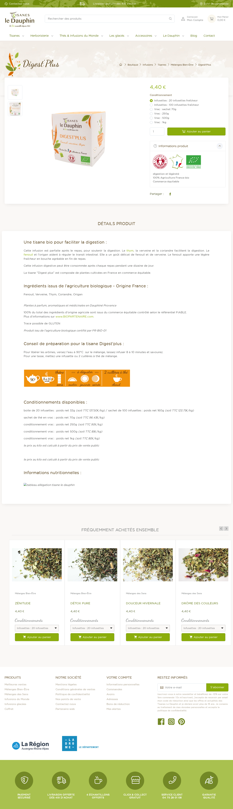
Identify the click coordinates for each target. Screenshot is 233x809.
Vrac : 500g (161, 117)
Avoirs (110, 694)
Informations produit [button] (173, 146)
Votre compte (119, 677)
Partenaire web (65, 708)
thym (130, 250)
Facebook (169, 194)
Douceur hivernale (143, 603)
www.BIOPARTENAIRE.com (74, 316)
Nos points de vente (68, 699)
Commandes (114, 689)
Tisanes (14, 35)
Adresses (112, 699)
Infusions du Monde (17, 699)
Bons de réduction (118, 704)
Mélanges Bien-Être (25, 593)
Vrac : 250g (161, 113)
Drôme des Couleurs (199, 603)
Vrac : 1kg (160, 122)
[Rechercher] (170, 19)
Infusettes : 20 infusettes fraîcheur (176, 100)
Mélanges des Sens (136, 593)
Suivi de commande (216, 3)
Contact (209, 35)
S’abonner (217, 687)
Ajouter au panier (199, 131)
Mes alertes (113, 708)
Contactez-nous (19, 3)
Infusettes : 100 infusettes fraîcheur (176, 104)
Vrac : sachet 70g (165, 109)
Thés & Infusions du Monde (79, 35)
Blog (193, 35)
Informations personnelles (122, 684)
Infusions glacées (15, 704)
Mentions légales (66, 684)
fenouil (28, 254)
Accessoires (143, 35)
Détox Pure (80, 603)
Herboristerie (39, 35)
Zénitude (23, 603)
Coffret (9, 708)
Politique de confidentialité (73, 694)
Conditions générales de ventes (75, 689)
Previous (221, 528)
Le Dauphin (171, 35)
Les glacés (116, 35)
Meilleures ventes (15, 684)
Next (226, 528)
